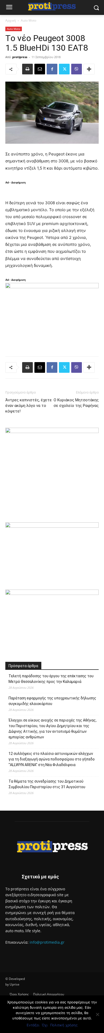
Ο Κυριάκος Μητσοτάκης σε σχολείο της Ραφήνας (76, 403)
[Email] (39, 69)
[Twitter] (64, 69)
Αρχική (10, 20)
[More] (89, 69)
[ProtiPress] (52, 6)
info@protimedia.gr (47, 942)
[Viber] (76, 69)
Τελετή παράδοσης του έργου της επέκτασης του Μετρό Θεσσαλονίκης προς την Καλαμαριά (51, 679)
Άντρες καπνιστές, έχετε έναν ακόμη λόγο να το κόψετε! (28, 406)
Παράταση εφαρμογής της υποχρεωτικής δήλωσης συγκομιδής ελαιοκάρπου (52, 701)
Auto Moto (28, 20)
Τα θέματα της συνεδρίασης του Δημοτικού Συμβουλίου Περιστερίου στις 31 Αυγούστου (47, 784)
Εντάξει (33, 1025)
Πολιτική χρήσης (64, 1025)
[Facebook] (52, 69)
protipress (19, 57)
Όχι (44, 1025)
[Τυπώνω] (27, 69)
